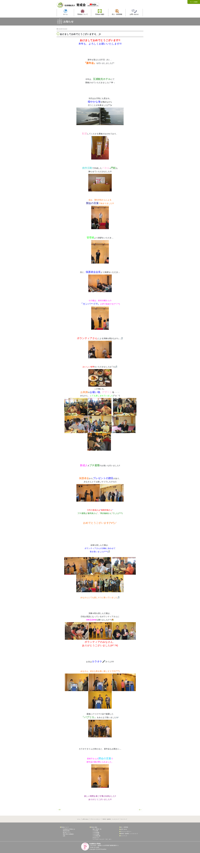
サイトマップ (124, 819)
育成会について (65, 827)
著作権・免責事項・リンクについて (111, 819)
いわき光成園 (96, 834)
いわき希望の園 (96, 835)
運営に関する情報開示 (68, 834)
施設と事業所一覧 (97, 829)
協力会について (67, 832)
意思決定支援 (66, 830)
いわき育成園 (96, 832)
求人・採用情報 (124, 827)
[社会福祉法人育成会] (71, 4)
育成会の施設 (94, 827)
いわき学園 (95, 830)
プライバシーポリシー (95, 819)
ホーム (78, 819)
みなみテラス (96, 837)
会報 (64, 835)
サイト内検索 (194, 2)
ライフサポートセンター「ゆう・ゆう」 (102, 839)
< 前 (59, 809)
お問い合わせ (85, 819)
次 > (140, 809)
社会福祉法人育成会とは (69, 829)
